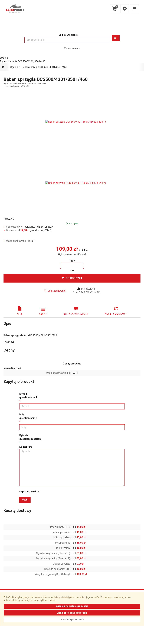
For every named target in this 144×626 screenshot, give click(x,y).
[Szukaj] (116, 38)
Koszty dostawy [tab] (116, 313)
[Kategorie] (134, 9)
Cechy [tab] (43, 313)
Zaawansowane (72, 48)
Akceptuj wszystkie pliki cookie (72, 606)
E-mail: (28, 395)
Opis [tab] (20, 313)
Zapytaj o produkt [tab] (76, 313)
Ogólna (14, 67)
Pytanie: (30, 437)
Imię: (28, 416)
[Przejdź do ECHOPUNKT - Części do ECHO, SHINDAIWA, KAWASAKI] (3, 67)
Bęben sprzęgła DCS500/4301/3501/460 (44, 67)
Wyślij (25, 499)
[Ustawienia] (124, 9)
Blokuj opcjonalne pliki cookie (72, 613)
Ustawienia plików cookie (72, 619)
